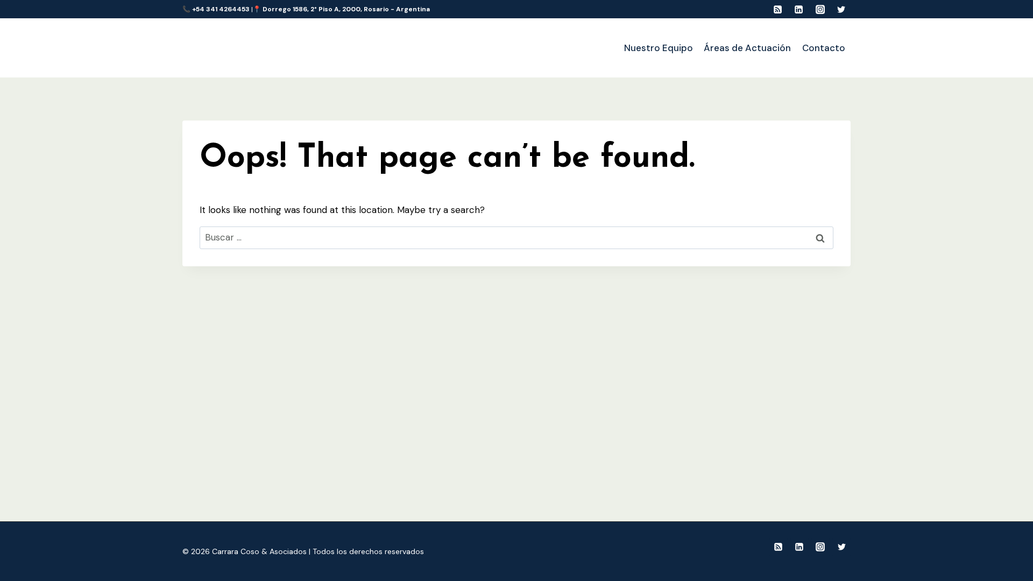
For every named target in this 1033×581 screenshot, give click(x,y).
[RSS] (777, 9)
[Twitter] (841, 9)
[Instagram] (820, 9)
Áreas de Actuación (747, 48)
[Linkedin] (799, 9)
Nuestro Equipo (658, 48)
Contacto (823, 48)
